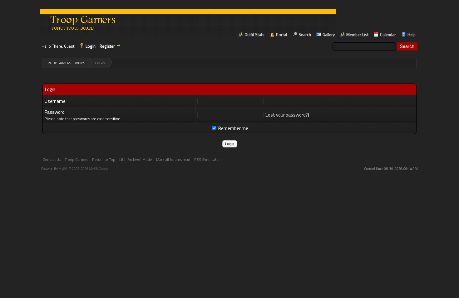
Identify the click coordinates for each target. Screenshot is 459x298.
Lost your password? (287, 114)
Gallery (329, 35)
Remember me (232, 128)
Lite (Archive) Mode (135, 159)
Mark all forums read (173, 159)
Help (411, 35)
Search (305, 35)
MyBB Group (98, 168)
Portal (281, 35)
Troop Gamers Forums (65, 62)
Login (91, 46)
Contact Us (52, 159)
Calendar (388, 35)
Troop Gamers (76, 159)
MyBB (62, 168)
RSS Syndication (208, 159)
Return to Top (103, 159)
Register (107, 46)
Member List (357, 35)
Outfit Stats (254, 35)
